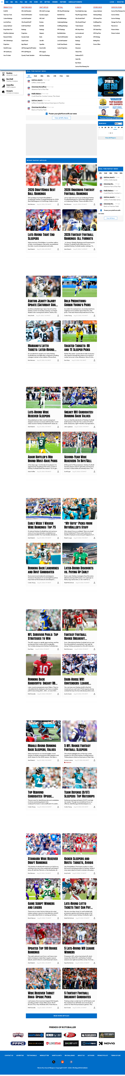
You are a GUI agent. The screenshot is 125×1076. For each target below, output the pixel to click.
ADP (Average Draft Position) (28, 48)
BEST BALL (60, 7)
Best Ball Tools (60, 14)
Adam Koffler (31, 471)
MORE (36, 2)
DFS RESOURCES (97, 7)
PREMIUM (68, 762)
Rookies (41, 22)
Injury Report (24, 44)
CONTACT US (9, 1055)
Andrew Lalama (68, 760)
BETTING (47, 2)
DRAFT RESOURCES (26, 7)
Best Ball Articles (61, 33)
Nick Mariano (31, 204)
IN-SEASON (78, 7)
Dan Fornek (67, 1007)
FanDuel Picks (96, 26)
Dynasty (9, 91)
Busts (40, 37)
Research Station (8, 37)
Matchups (77, 44)
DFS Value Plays (97, 29)
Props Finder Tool (8, 29)
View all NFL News (61, 118)
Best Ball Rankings (61, 18)
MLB (7, 2)
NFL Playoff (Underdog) (63, 11)
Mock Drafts (42, 48)
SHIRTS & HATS (57, 1055)
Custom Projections (62, 48)
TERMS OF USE (115, 1055)
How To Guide (7, 55)
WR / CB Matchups (8, 40)
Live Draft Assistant (26, 18)
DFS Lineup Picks (97, 18)
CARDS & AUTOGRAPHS (75, 2)
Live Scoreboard (79, 33)
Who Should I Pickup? (80, 22)
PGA (21, 2)
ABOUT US (81, 1055)
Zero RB (41, 40)
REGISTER (120, 2)
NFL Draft (41, 18)
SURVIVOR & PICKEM (116, 7)
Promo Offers (96, 44)
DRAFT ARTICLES (43, 7)
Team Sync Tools (8, 14)
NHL (16, 2)
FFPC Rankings (61, 29)
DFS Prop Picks (97, 33)
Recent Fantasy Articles (37, 160)
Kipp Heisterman (68, 963)
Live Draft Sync (7, 22)
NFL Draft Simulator (26, 11)
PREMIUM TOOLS (8, 7)
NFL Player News (79, 29)
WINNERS (55, 2)
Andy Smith (31, 315)
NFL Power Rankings (44, 55)
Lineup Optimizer (8, 26)
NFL (2, 2)
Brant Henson (31, 918)
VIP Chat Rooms (8, 51)
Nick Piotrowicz (68, 649)
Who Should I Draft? (26, 22)
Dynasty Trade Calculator (27, 55)
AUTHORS (91, 1055)
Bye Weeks (78, 63)
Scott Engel (67, 471)
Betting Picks (96, 40)
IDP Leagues (42, 51)
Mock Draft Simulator (26, 14)
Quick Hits (77, 59)
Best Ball (41, 26)
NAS (26, 2)
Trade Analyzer (79, 26)
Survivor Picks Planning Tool (82, 66)
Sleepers (41, 33)
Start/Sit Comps (7, 48)
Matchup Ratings (97, 14)
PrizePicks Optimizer (9, 33)
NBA (11, 2)
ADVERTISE (20, 1055)
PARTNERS (63, 2)
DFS (41, 2)
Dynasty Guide (25, 37)
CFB (30, 2)
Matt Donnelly (31, 694)
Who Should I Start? (80, 18)
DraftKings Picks (97, 22)
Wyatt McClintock (69, 582)
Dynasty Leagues (43, 14)
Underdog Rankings (62, 22)
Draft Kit (6, 11)
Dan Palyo (67, 360)
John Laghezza (68, 426)
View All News (111, 218)
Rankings (23, 29)
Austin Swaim (68, 694)
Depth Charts (24, 40)
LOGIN (112, 2)
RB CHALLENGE (70, 1055)
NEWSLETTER (44, 1055)
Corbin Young (68, 315)
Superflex (41, 44)
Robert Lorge (68, 538)
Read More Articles (61, 1016)
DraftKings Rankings (62, 26)
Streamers (78, 48)
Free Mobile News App (81, 11)
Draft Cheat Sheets (62, 44)
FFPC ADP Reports (26, 51)
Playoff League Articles (81, 14)
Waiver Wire (78, 51)
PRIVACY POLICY (102, 1055)
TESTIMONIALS (32, 1055)
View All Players (110, 138)
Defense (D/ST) (79, 55)
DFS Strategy (96, 37)
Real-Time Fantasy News (36, 71)
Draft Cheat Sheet (26, 26)
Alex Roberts (31, 249)
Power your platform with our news (63, 114)
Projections (6, 44)
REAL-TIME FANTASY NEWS (108, 169)
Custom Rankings (8, 18)
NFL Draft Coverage (44, 11)
